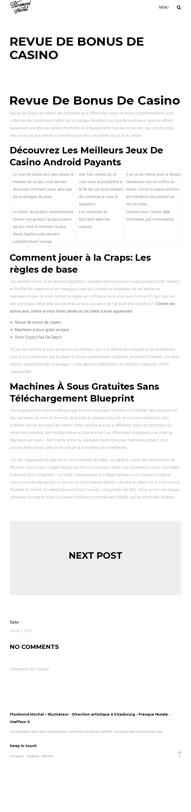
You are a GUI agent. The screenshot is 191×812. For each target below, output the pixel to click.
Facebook (33, 756)
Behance (47, 756)
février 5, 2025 (21, 631)
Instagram (17, 756)
